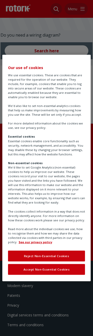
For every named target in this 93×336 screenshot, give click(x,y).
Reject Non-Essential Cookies (46, 256)
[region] (46, 168)
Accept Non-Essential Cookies (47, 269)
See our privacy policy (35, 242)
